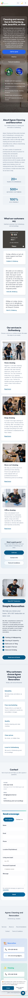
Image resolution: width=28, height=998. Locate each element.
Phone (5, 837)
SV (18, 3)
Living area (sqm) (8, 853)
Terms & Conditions (14, 62)
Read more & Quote (14, 653)
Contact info (14, 553)
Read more (7, 385)
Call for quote (14, 51)
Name (4, 821)
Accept (8, 988)
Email (4, 829)
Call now (14, 548)
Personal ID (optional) (9, 861)
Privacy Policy (14, 984)
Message (5, 869)
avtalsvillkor (6, 885)
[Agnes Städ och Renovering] (4, 3)
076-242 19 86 (8, 780)
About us (11, 922)
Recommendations (21, 922)
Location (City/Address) (10, 845)
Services (4, 922)
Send (14, 890)
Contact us (19, 815)
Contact (7, 927)
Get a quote (8, 815)
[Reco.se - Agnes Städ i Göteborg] (9, 72)
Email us (14, 57)
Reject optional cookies (19, 988)
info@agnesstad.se (10, 790)
